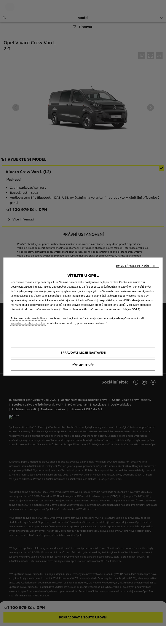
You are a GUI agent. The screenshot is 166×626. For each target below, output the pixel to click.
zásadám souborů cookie (28, 323)
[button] (137, 266)
